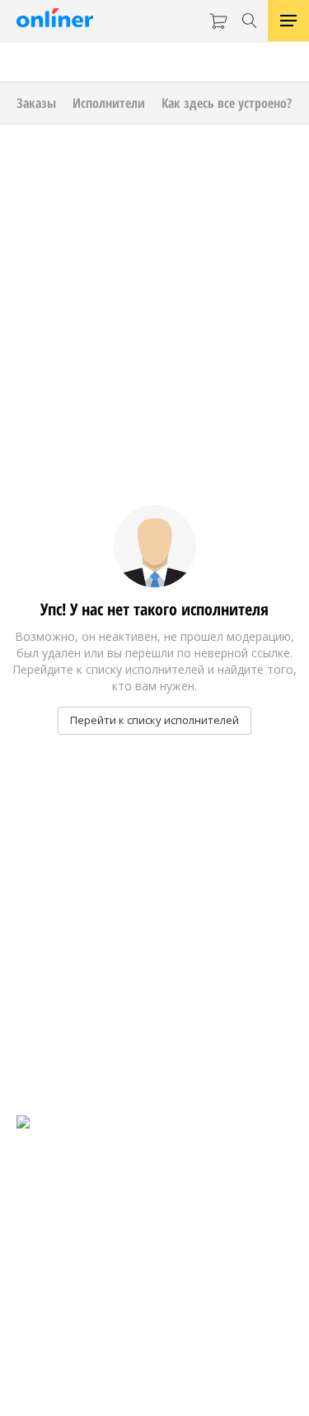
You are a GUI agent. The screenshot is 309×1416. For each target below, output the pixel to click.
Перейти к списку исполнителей (154, 720)
